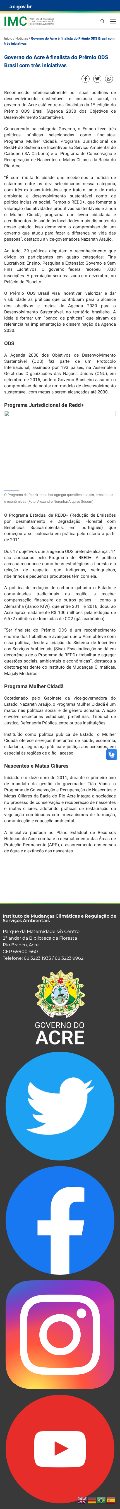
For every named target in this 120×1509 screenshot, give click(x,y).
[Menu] (113, 21)
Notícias (21, 38)
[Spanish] (111, 1500)
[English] (82, 1500)
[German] (92, 1500)
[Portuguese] (101, 1500)
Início (8, 38)
